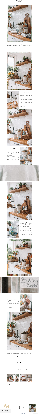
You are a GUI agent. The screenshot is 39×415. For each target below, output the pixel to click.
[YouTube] (35, 0)
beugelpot (14, 152)
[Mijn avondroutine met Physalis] (16, 378)
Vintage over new (9, 385)
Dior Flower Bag (30, 385)
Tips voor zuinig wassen (22, 382)
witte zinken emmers (9, 158)
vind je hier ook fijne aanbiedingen (23, 235)
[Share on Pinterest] (10, 384)
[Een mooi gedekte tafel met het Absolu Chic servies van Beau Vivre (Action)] (10, 378)
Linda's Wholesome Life (19, 0)
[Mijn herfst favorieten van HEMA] (29, 378)
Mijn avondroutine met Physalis (16, 382)
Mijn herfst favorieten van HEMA (28, 382)
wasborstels (9, 162)
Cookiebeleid (25, 413)
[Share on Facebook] (8, 384)
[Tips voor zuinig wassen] (23, 378)
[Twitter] (33, 0)
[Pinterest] (34, 0)
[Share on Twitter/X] (9, 384)
